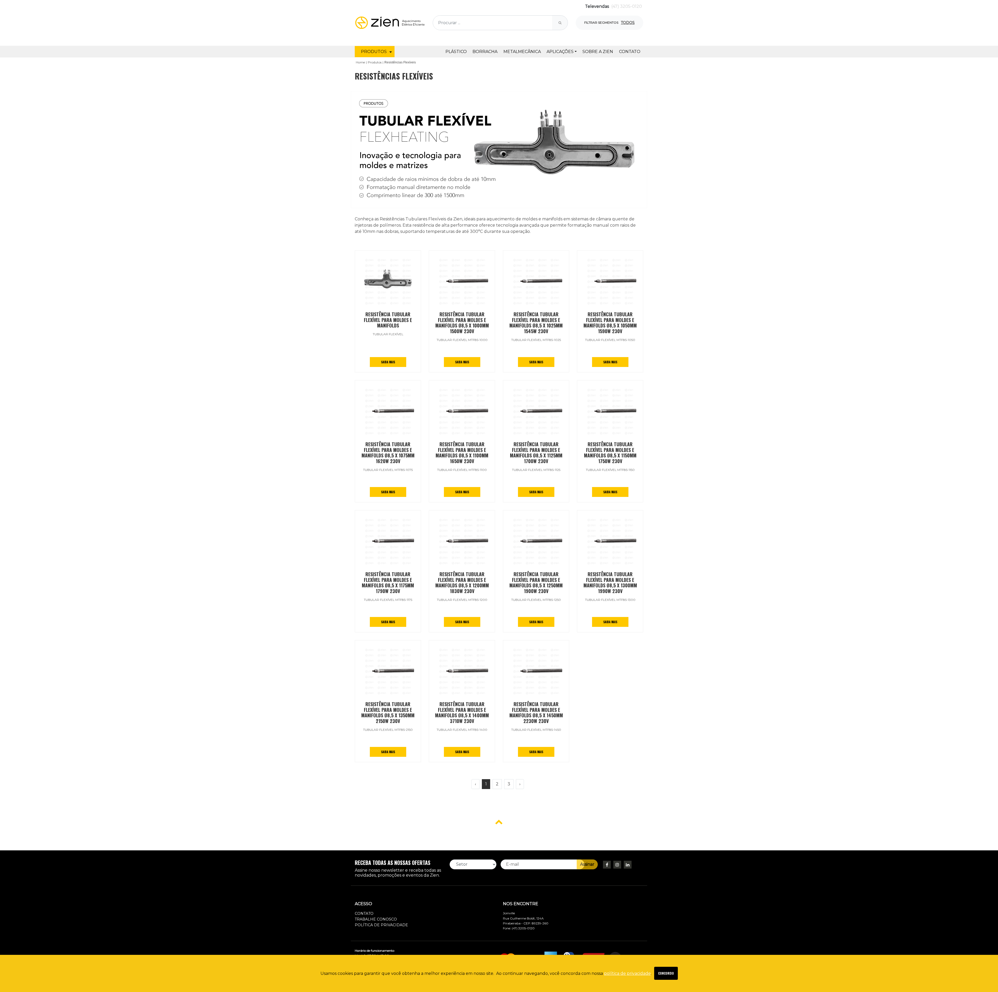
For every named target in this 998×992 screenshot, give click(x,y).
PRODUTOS (374, 51)
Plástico (456, 51)
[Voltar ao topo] (499, 821)
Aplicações (560, 51)
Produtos (375, 62)
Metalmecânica (522, 51)
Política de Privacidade (381, 925)
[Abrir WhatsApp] (985, 979)
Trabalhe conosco (376, 919)
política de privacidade (627, 973)
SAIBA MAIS (388, 362)
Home (360, 62)
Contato (629, 51)
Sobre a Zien (597, 51)
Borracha (484, 51)
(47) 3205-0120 (626, 6)
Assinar (587, 864)
